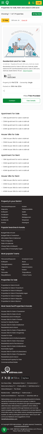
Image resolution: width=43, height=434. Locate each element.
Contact (12, 101)
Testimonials (26, 393)
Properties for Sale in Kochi (10, 285)
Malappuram (26, 217)
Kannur (3, 223)
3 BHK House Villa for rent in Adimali (16, 188)
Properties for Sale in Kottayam (11, 291)
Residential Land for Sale (14, 61)
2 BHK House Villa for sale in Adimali (16, 142)
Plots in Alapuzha (7, 241)
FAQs (28, 431)
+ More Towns (27, 275)
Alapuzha (4, 209)
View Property (27, 71)
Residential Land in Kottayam (11, 317)
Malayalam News (19, 383)
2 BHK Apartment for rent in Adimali (16, 163)
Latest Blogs (16, 393)
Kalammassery (27, 267)
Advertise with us (32, 396)
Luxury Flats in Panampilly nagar (11, 249)
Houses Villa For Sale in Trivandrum (13, 311)
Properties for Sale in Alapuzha (11, 299)
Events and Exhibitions (8, 396)
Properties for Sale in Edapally (11, 296)
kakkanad (25, 264)
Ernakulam (4, 215)
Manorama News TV (8, 386)
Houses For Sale (6, 335)
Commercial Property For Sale (11, 359)
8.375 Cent (12, 77)
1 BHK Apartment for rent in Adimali (15, 159)
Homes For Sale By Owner (10, 322)
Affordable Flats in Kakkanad (11, 238)
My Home (21, 396)
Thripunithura (26, 272)
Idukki (24, 212)
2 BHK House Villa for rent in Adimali (16, 184)
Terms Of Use (22, 431)
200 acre (14, 20)
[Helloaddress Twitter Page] (5, 378)
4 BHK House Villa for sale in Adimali (16, 149)
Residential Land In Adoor (9, 357)
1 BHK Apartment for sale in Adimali (16, 118)
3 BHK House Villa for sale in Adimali (16, 146)
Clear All (24, 20)
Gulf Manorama (33, 386)
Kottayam (4, 212)
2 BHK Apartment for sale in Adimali (16, 121)
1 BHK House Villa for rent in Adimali (15, 180)
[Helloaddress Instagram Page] (9, 378)
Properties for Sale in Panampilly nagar (14, 293)
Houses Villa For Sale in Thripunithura (13, 330)
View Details (31, 101)
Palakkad (4, 217)
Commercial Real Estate (9, 362)
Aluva (24, 262)
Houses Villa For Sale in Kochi (11, 314)
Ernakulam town (27, 259)
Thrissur (24, 215)
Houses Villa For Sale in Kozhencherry (14, 352)
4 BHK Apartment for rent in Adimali (16, 170)
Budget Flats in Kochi (8, 233)
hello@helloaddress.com (9, 419)
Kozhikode (4, 220)
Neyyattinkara (6, 275)
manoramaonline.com (21, 426)
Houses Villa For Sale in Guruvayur (12, 341)
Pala (2, 270)
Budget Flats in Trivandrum (10, 235)
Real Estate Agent (7, 349)
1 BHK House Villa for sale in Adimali (16, 138)
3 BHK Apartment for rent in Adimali (16, 167)
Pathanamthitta (27, 209)
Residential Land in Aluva (9, 327)
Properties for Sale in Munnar (11, 301)
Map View (38, 14)
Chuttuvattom (22, 386)
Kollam (24, 207)
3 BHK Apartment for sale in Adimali (16, 125)
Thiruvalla (4, 272)
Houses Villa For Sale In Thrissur (11, 319)
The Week (17, 389)
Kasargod (25, 223)
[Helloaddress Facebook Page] (2, 378)
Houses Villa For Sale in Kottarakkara (13, 346)
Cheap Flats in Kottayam (9, 246)
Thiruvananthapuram (8, 207)
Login (38, 3)
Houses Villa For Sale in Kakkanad (12, 325)
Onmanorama (32, 383)
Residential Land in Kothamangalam (13, 338)
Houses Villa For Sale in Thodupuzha (13, 354)
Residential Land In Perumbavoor (12, 343)
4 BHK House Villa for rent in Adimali (16, 191)
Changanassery (6, 264)
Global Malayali (6, 389)
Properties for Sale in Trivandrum (12, 288)
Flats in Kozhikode (7, 243)
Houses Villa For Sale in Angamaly (12, 333)
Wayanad (25, 220)
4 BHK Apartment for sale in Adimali (16, 129)
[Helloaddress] (7, 3)
